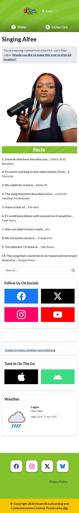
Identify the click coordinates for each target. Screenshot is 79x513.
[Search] (73, 270)
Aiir (65, 508)
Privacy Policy (58, 481)
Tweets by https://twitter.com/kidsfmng (29, 350)
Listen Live (60, 27)
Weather (11, 399)
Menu (22, 27)
